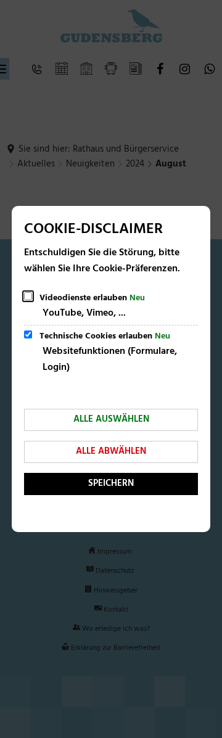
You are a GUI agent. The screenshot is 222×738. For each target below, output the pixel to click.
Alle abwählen (111, 451)
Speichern (111, 483)
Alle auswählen (111, 419)
